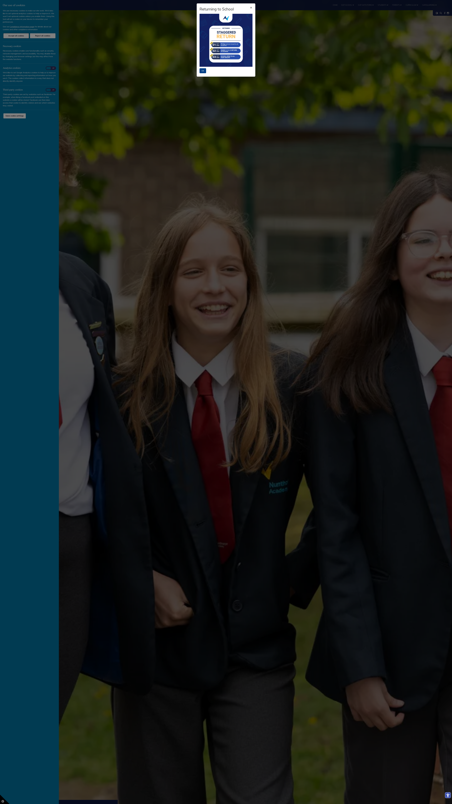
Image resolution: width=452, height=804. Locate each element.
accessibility (448, 795)
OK (203, 71)
